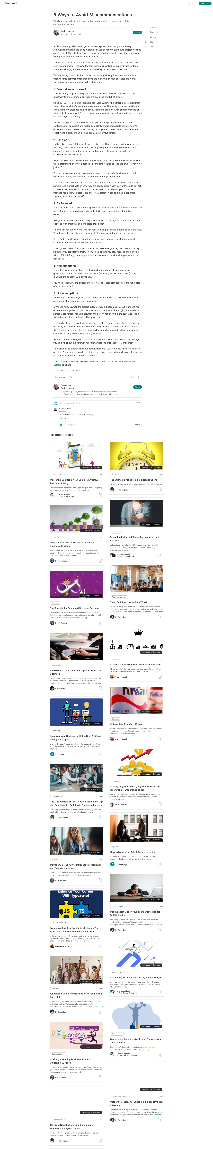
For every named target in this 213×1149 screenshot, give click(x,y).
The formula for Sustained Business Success (74, 608)
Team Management (119, 597)
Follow (137, 32)
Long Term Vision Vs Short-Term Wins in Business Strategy (72, 544)
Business (74, 370)
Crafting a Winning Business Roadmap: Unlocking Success (71, 1061)
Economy (115, 781)
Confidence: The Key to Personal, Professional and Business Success (75, 867)
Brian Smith (60, 689)
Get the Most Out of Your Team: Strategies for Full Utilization (135, 914)
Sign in (193, 3)
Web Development (59, 923)
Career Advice (60, 370)
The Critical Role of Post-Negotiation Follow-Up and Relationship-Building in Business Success (76, 803)
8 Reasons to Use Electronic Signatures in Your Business (75, 672)
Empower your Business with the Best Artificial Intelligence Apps (75, 738)
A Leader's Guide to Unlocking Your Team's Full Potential (76, 995)
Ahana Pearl (60, 754)
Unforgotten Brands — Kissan (126, 724)
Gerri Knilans (60, 881)
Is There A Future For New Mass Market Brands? (136, 664)
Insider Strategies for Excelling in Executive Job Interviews (136, 1104)
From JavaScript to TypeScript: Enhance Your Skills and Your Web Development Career (74, 930)
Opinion (115, 847)
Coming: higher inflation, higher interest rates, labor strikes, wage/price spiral (135, 788)
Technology (56, 731)
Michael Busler (121, 805)
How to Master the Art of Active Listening (133, 852)
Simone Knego (121, 865)
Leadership (56, 988)
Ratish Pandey (61, 561)
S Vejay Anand (121, 677)
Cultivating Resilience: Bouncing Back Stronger (136, 977)
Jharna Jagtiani (121, 490)
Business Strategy (58, 665)
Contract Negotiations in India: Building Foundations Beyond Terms (71, 1127)
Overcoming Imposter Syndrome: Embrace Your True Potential (136, 1041)
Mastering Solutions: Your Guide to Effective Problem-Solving (74, 482)
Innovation (116, 532)
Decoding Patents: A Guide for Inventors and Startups (134, 539)
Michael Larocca (62, 946)
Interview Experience (119, 1096)
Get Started (205, 3)
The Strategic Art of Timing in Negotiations (133, 480)
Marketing (55, 859)
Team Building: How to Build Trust (128, 602)
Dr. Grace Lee (120, 617)
